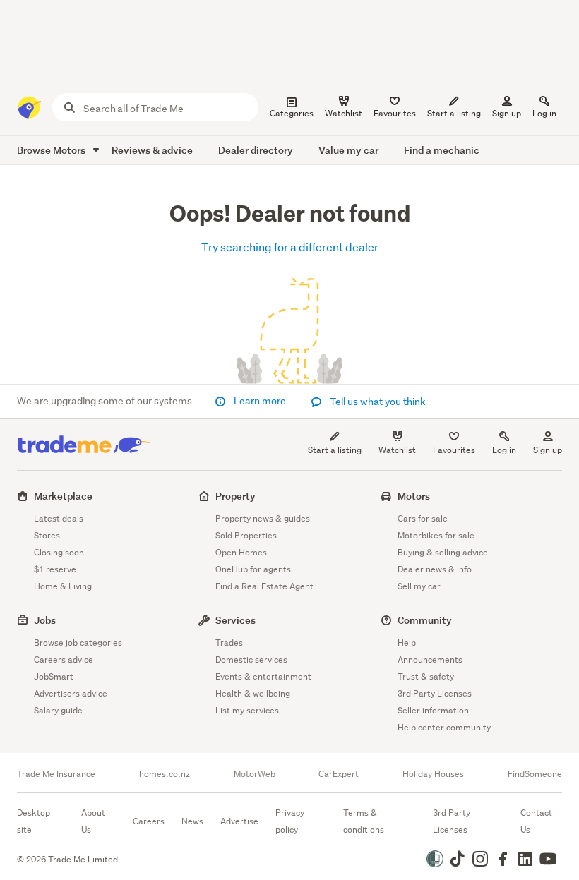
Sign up (506, 113)
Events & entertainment (263, 676)
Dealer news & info (435, 569)
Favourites (454, 450)
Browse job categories (78, 643)
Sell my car (419, 586)
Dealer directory (255, 150)
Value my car (348, 150)
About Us (93, 821)
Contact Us (536, 821)
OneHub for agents (253, 569)
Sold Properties (246, 535)
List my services (247, 710)
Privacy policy (289, 821)
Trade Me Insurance (56, 774)
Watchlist (397, 450)
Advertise (239, 821)
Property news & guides (262, 518)
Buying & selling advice (443, 552)
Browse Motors (52, 150)
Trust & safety (426, 676)
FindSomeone (535, 774)
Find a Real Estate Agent (264, 586)
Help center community (444, 727)
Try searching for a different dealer (289, 246)
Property (235, 495)
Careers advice (63, 659)
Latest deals (58, 518)
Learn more (260, 400)
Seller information (433, 710)
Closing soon (59, 552)
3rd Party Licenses (435, 693)
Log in (544, 113)
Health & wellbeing (252, 693)
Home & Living (63, 586)
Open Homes (241, 552)
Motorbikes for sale (436, 535)
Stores (47, 535)
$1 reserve (55, 569)
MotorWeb (254, 774)
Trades (229, 643)
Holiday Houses (433, 774)
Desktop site (33, 821)
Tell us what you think (377, 401)
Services (235, 620)
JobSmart (53, 676)
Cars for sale (423, 518)
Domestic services (251, 659)
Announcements (430, 659)
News (192, 821)
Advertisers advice (70, 693)
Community (425, 620)
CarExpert (338, 774)
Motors (414, 495)
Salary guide (58, 710)
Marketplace (63, 495)
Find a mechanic (441, 150)
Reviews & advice (152, 150)
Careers (149, 821)
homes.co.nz (164, 774)
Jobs (45, 620)
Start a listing (335, 450)
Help (407, 643)
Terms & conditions (363, 821)
